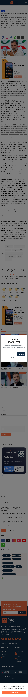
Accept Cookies (14, 692)
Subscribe (21, 354)
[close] (26, 684)
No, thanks (14, 357)
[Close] (25, 337)
